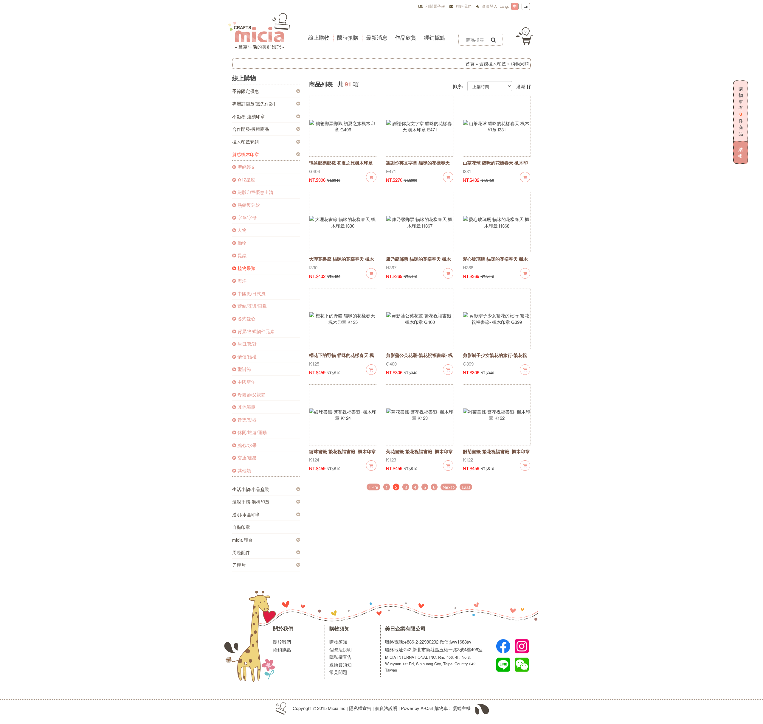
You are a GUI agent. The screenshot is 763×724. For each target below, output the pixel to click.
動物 (242, 243)
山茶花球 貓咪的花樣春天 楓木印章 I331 (495, 165)
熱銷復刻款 (249, 205)
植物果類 (246, 268)
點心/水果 (247, 445)
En (525, 6)
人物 (242, 230)
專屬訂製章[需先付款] (253, 103)
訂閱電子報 (434, 6)
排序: (458, 86)
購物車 (441, 708)
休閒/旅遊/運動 (252, 432)
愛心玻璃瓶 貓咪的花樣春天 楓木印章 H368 (495, 262)
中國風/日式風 (252, 293)
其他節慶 (246, 407)
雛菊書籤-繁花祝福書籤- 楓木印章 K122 (496, 454)
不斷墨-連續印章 (248, 116)
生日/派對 (247, 344)
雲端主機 (462, 708)
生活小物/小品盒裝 (250, 489)
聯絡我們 (463, 6)
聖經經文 (246, 167)
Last (466, 487)
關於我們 (283, 628)
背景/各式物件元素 (256, 331)
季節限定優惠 (245, 91)
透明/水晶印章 (246, 514)
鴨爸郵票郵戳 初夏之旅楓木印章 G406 (341, 165)
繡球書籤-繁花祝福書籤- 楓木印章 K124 (342, 454)
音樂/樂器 (247, 420)
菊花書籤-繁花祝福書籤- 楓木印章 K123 (419, 454)
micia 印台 (242, 540)
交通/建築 (247, 457)
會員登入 (489, 6)
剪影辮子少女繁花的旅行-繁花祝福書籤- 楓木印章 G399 (495, 358)
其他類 (244, 470)
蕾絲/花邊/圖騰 (252, 306)
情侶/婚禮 (247, 356)
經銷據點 (282, 649)
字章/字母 (247, 217)
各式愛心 (246, 318)
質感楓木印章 (492, 63)
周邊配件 (241, 552)
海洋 (242, 280)
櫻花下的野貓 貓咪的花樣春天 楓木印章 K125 (341, 358)
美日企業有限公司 (405, 628)
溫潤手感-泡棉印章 (250, 501)
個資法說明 (340, 649)
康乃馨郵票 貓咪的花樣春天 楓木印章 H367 (418, 262)
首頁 (470, 63)
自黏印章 (241, 527)
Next (448, 487)
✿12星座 (246, 179)
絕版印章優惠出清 (255, 192)
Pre (374, 487)
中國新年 (246, 382)
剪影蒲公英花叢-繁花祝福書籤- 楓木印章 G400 (419, 358)
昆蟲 (242, 255)
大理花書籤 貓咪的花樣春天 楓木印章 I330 (341, 262)
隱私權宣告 (340, 657)
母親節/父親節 (252, 394)
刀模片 (239, 565)
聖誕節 (244, 369)
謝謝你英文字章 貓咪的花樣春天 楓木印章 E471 (418, 165)
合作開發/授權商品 (250, 129)
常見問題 (338, 672)
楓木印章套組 (245, 142)
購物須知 (339, 628)
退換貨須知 (340, 664)
